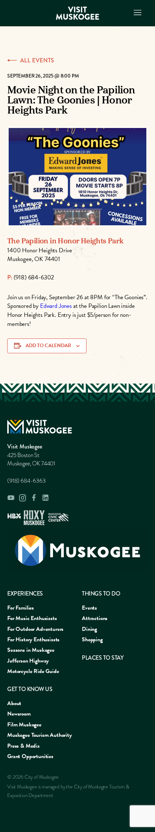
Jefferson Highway (28, 660)
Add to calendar (48, 345)
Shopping (92, 639)
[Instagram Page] (22, 497)
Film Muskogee (24, 724)
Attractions (94, 618)
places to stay (102, 658)
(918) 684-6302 (34, 277)
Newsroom (19, 713)
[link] (56, 305)
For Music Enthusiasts (32, 618)
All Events (37, 60)
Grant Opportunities (30, 756)
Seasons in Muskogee (30, 650)
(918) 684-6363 (26, 481)
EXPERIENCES (25, 593)
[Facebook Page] (33, 497)
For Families (20, 607)
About (14, 703)
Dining (89, 629)
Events (89, 607)
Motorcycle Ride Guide (33, 671)
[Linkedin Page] (45, 498)
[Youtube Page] (10, 497)
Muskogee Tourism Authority (39, 735)
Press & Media (23, 746)
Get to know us (29, 689)
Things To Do (101, 593)
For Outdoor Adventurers (35, 629)
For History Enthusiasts (33, 639)
